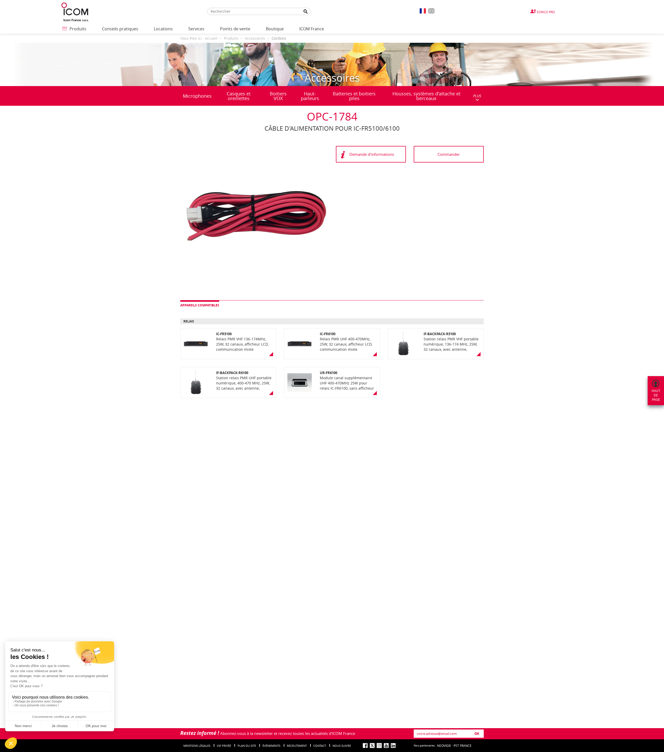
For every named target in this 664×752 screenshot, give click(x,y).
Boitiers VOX (278, 95)
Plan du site (247, 746)
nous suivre (342, 746)
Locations (163, 29)
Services (196, 29)
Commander (449, 154)
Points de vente (235, 29)
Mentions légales (196, 746)
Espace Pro (546, 12)
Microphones (197, 96)
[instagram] (379, 745)
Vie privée (224, 746)
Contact (319, 746)
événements (271, 746)
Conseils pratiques (120, 29)
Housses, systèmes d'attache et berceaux (426, 95)
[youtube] (386, 745)
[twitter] (372, 745)
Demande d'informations (371, 154)
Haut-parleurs (310, 95)
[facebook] (365, 745)
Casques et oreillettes (239, 95)
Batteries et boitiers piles (354, 95)
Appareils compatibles (199, 305)
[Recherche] (305, 11)
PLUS (477, 95)
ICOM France (311, 29)
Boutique (275, 29)
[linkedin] (393, 745)
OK (476, 733)
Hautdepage (656, 395)
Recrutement (297, 746)
